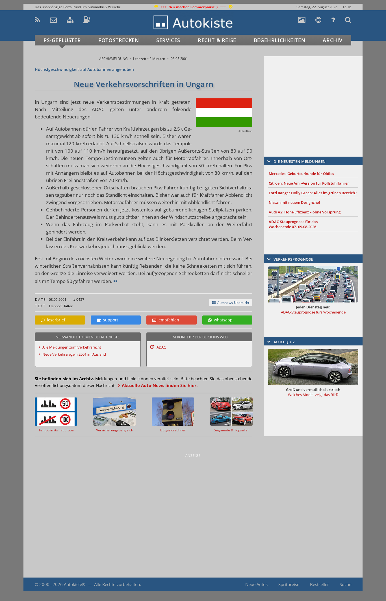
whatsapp (222, 320)
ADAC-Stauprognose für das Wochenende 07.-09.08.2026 (293, 224)
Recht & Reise (217, 40)
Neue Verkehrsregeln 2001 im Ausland (74, 354)
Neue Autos (256, 584)
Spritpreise (288, 584)
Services (168, 40)
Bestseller (319, 584)
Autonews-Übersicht (232, 302)
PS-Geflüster (62, 40)
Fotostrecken (118, 40)
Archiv (332, 40)
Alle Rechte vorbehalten (117, 584)
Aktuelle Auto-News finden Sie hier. (160, 385)
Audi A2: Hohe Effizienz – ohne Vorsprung (305, 212)
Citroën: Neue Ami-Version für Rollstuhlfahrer (309, 183)
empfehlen (167, 320)
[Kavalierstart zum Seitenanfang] (350, 584)
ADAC (161, 347)
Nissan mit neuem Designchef (294, 202)
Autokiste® (74, 584)
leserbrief (55, 320)
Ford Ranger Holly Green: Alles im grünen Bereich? (313, 192)
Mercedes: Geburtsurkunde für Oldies (301, 173)
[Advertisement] (313, 98)
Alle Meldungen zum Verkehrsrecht (71, 347)
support (109, 320)
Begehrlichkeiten (279, 40)
